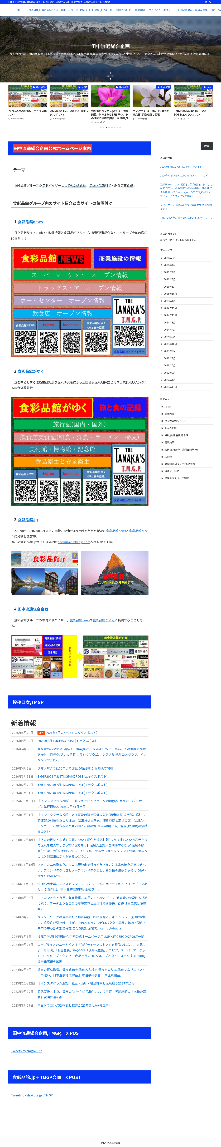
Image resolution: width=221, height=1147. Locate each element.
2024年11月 (170, 315)
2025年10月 (170, 293)
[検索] (210, 2)
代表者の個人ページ (175, 420)
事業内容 (169, 413)
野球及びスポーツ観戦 (177, 478)
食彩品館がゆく (31, 371)
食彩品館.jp (28, 519)
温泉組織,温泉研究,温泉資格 (180, 464)
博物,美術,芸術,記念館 (176, 435)
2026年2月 (170, 279)
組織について (172, 471)
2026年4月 (170, 265)
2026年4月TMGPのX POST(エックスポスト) (184, 175)
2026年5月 (170, 258)
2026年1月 (170, 286)
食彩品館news (30, 221)
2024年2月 (170, 336)
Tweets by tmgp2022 (26, 1050)
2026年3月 (170, 272)
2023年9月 (170, 351)
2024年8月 (170, 322)
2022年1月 (170, 380)
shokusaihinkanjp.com (74, 542)
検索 (206, 146)
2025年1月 (170, 301)
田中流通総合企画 (33, 609)
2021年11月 (170, 387)
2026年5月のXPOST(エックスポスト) (180, 166)
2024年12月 (170, 308)
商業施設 (169, 442)
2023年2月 (170, 365)
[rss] (206, 2)
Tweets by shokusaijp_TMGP (32, 1095)
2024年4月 (170, 329)
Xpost (168, 406)
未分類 (168, 456)
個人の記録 (171, 428)
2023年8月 (170, 358)
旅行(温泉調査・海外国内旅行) (181, 449)
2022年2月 (170, 372)
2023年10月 (170, 344)
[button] (105, 79)
